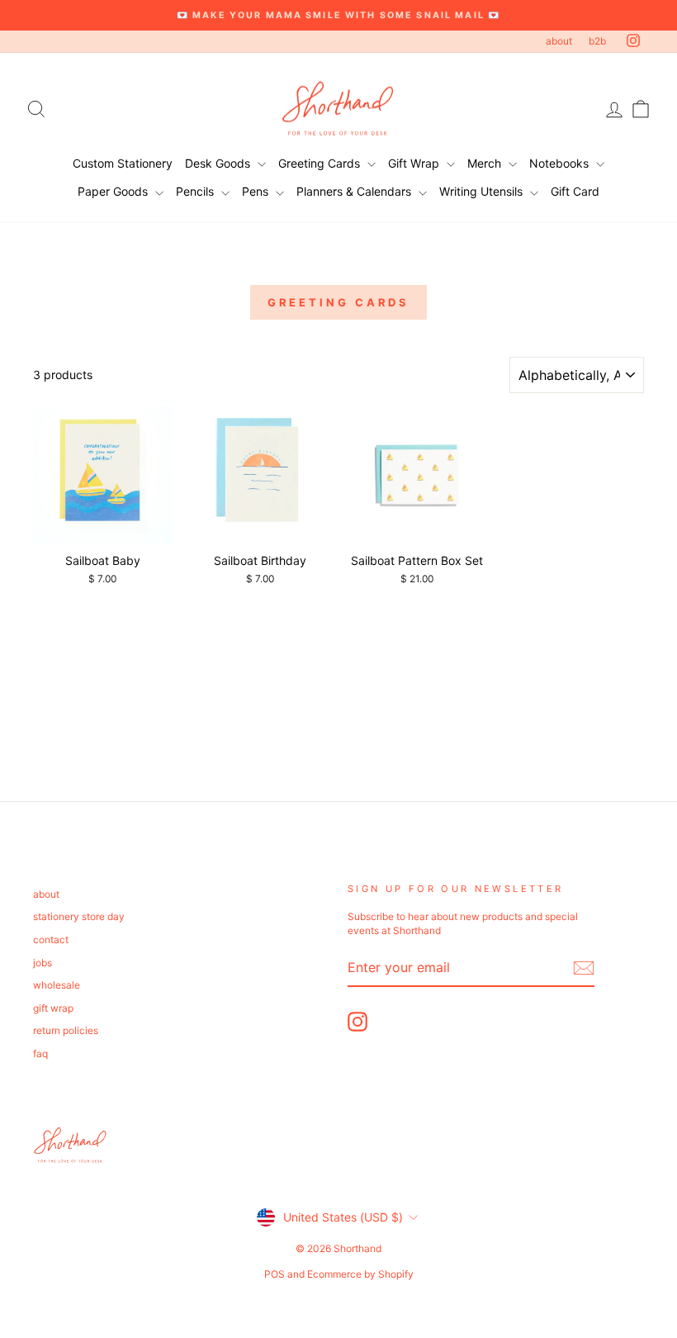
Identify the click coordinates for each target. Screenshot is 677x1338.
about (559, 41)
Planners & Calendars (355, 191)
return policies (65, 1030)
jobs (42, 962)
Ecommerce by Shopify (360, 1274)
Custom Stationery (123, 163)
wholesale (56, 985)
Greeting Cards (320, 163)
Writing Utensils (482, 191)
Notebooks (560, 163)
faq (40, 1053)
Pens (257, 191)
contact (51, 939)
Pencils (196, 191)
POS (274, 1274)
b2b (597, 41)
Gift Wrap (415, 163)
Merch (485, 163)
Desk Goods (219, 163)
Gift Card (575, 191)
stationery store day (79, 916)
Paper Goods (114, 191)
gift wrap (53, 1008)
